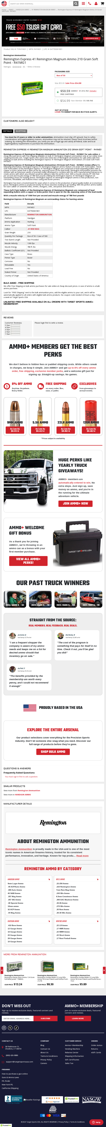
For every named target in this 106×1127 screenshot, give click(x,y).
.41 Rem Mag (33, 229)
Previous (2, 970)
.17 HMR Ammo (62, 929)
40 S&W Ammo (14, 893)
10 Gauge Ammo (15, 942)
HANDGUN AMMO (22, 10)
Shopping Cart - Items (102, 4)
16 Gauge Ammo (15, 932)
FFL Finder (6, 1081)
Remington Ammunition (39, 214)
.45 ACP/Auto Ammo (16, 887)
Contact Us (45, 1049)
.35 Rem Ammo (62, 909)
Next (104, 970)
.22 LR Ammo (62, 925)
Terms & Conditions (49, 1056)
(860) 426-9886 (90, 4)
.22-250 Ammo (62, 883)
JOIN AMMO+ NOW (75, 503)
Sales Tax (69, 1063)
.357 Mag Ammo (15, 896)
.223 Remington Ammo (66, 887)
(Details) (92, 91)
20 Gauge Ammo (15, 935)
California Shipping (10, 1088)
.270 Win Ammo (63, 906)
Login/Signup (96, 4)
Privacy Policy (46, 1059)
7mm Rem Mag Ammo (65, 890)
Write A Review (34, 67)
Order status (96, 1045)
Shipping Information (74, 1056)
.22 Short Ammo (63, 935)
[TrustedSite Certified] (71, 1100)
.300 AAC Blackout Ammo (67, 900)
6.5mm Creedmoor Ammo (67, 896)
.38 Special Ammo (15, 903)
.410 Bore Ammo (15, 925)
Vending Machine (72, 1049)
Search (75, 3)
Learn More (78, 1018)
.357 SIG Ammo (14, 900)
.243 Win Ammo (63, 893)
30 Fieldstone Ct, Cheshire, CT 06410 (13, 1047)
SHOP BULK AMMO (53, 751)
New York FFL (7, 1084)
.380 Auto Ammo (15, 890)
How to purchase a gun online (15, 1074)
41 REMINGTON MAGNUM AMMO (44, 10)
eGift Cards (96, 1052)
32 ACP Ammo (14, 909)
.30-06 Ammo (61, 903)
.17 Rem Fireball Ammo (66, 938)
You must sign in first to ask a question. (21, 776)
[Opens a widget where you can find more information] (96, 1122)
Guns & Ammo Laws (10, 1077)
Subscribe (45, 1018)
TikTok (16, 1028)
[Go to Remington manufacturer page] (53, 823)
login (57, 112)
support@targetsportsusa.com (19, 1061)
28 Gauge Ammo (15, 938)
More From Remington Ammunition (25, 955)
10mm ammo (13, 906)
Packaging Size (62, 71)
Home (4, 10)
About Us (44, 1052)
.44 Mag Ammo (14, 913)
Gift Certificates (72, 1059)
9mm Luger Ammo (16, 883)
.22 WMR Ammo (63, 932)
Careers (43, 1063)
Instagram (4, 1028)
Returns (94, 1049)
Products (83, 4)
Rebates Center (71, 1052)
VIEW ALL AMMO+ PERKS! (28, 561)
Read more (82, 855)
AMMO (11, 10)
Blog (42, 1045)
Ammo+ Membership (74, 1045)
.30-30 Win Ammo (63, 913)
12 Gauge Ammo (15, 929)
